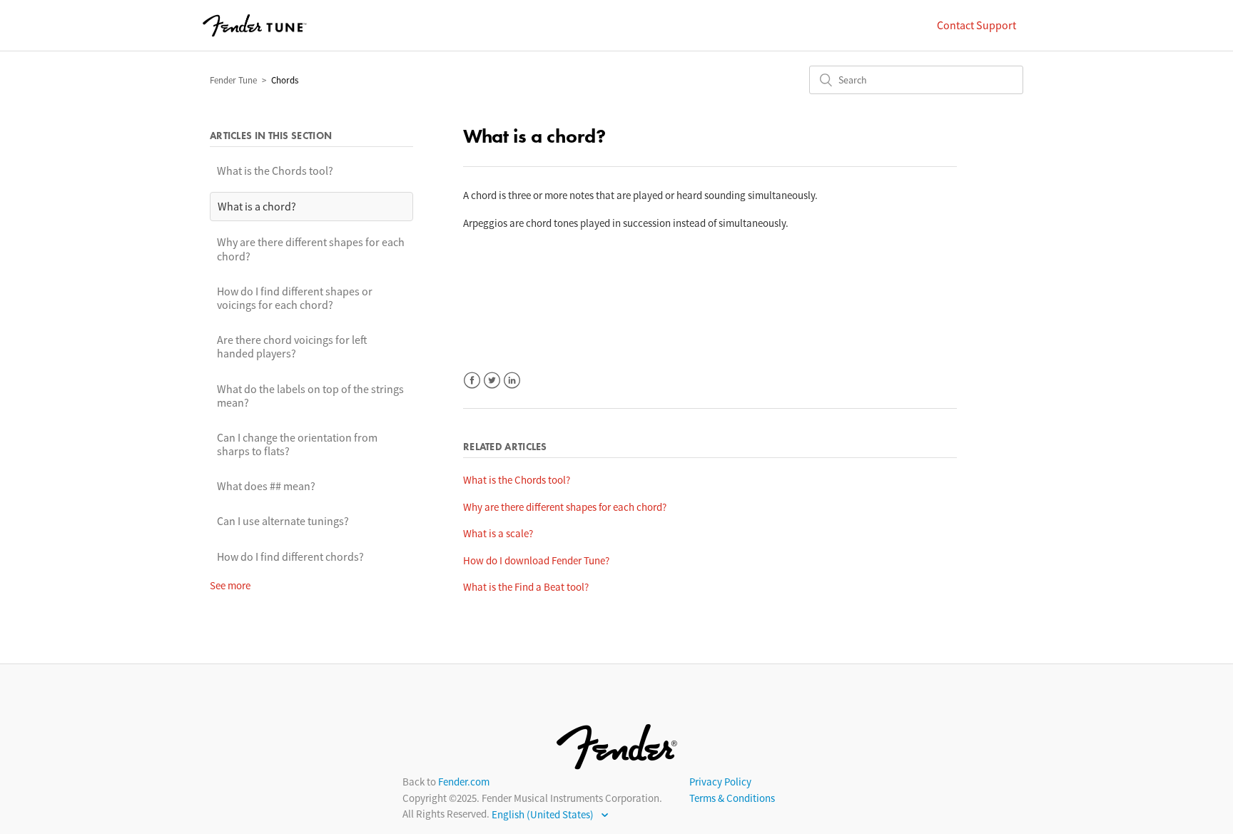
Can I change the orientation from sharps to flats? (297, 444)
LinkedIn (512, 381)
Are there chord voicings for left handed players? (292, 346)
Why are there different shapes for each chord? (311, 249)
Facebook (472, 381)
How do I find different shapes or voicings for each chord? (294, 298)
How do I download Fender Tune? (536, 560)
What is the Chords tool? (275, 170)
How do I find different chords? (290, 556)
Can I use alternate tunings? (283, 521)
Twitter (492, 381)
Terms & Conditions (732, 798)
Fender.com (463, 781)
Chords (284, 80)
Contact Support (976, 25)
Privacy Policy (720, 781)
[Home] (255, 25)
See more (230, 585)
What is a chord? (257, 206)
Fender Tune (233, 80)
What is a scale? (498, 533)
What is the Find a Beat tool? (526, 587)
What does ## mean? (266, 486)
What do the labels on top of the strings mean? (310, 396)
